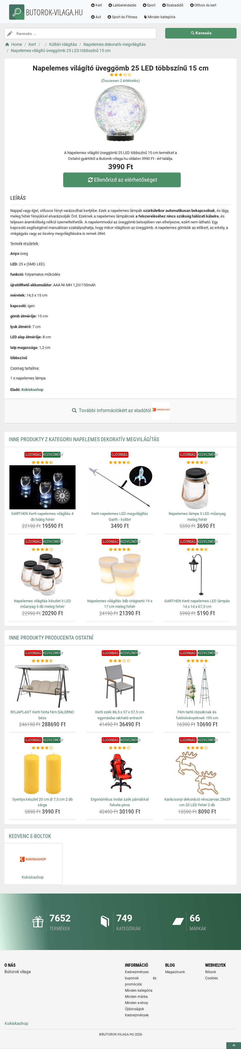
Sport (151, 5)
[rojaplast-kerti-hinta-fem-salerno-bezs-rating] (42, 661)
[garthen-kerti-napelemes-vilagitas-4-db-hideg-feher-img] (42, 487)
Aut (98, 17)
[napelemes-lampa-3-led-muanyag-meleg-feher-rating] (197, 463)
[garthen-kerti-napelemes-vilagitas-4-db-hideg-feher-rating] (42, 463)
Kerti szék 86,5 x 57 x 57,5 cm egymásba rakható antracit (119, 715)
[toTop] (233, 1045)
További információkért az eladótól (115, 410)
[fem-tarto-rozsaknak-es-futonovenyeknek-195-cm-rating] (197, 661)
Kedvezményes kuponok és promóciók (140, 978)
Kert (99, 5)
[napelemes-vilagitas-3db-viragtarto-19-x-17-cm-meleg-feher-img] (119, 575)
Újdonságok (134, 1009)
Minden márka (136, 997)
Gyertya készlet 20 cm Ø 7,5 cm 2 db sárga (42, 802)
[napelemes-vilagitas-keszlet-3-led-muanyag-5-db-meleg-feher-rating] (42, 550)
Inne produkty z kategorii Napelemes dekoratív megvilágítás (84, 439)
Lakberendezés (124, 5)
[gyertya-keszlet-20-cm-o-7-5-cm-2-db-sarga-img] (42, 773)
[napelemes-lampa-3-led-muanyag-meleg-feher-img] (197, 487)
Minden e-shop (136, 1003)
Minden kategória (161, 17)
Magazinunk (175, 972)
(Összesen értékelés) (120, 80)
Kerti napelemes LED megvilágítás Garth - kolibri (119, 516)
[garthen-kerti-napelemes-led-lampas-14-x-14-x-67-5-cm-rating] (197, 550)
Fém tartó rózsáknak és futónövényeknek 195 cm (197, 715)
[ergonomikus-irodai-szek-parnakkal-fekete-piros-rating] (119, 748)
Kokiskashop (32, 389)
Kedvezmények (137, 1015)
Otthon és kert (205, 5)
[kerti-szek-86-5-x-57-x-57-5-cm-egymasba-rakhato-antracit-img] (119, 686)
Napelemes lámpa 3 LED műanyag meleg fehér (197, 516)
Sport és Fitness (124, 17)
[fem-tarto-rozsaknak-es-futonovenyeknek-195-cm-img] (197, 686)
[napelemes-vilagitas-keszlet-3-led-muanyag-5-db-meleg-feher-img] (42, 575)
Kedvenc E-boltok (30, 836)
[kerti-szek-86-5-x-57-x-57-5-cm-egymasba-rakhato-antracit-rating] (119, 661)
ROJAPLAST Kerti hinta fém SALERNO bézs (42, 715)
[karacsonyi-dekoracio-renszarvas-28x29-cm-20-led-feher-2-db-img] (197, 773)
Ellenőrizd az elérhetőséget (125, 180)
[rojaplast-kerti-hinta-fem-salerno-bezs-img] (42, 686)
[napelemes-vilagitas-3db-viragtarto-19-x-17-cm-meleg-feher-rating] (119, 550)
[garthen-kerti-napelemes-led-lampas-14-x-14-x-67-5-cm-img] (197, 575)
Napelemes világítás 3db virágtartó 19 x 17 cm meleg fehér (119, 604)
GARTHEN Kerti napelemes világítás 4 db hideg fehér (42, 516)
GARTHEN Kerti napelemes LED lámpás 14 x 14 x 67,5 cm (197, 604)
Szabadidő (174, 5)
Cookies (211, 978)
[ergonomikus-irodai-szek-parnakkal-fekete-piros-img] (119, 773)
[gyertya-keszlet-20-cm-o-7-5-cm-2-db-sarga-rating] (42, 748)
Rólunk (210, 972)
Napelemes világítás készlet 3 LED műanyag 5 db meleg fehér (42, 604)
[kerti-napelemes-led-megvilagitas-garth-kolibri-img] (119, 487)
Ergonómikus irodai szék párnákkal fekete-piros (120, 802)
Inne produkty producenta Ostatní (51, 638)
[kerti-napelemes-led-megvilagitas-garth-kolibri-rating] (119, 463)
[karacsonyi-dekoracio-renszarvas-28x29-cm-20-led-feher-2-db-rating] (197, 748)
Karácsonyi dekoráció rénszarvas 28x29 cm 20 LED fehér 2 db (197, 802)
